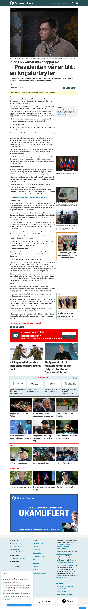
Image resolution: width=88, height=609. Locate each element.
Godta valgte (19, 605)
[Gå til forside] (21, 3)
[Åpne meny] (77, 3)
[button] (73, 378)
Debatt (58, 3)
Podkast (64, 3)
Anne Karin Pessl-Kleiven (16, 552)
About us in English (61, 591)
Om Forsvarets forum (39, 543)
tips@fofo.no (60, 112)
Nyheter (54, 3)
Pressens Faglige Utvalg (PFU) (66, 565)
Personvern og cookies (39, 556)
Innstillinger (82, 607)
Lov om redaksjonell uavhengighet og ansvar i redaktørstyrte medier (67, 544)
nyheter (24, 323)
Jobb (68, 3)
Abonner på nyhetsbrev (39, 573)
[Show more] (77, 108)
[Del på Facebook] (64, 88)
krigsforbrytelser (15, 323)
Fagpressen (59, 583)
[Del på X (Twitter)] (66, 88)
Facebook (36, 559)
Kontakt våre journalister (16, 546)
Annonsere (36, 546)
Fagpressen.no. (6, 599)
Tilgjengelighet (37, 553)
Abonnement (36, 550)
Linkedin (35, 566)
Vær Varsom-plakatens (64, 554)
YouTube (35, 569)
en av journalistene (61, 114)
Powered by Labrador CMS (44, 607)
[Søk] (72, 3)
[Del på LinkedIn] (69, 88)
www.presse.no (61, 578)
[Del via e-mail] (72, 88)
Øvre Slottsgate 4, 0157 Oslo (17, 558)
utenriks (30, 323)
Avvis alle (28, 605)
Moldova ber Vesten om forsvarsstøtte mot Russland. (31, 197)
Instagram (36, 563)
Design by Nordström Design (64, 594)
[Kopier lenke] (74, 88)
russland (37, 323)
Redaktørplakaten (61, 548)
